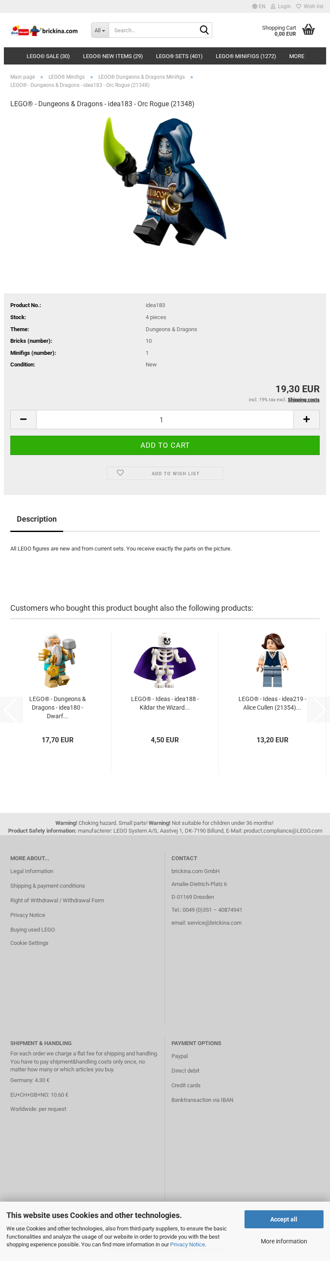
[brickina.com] (44, 30)
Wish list (312, 6)
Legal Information (31, 871)
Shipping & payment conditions (47, 886)
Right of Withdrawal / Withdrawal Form (57, 900)
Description (37, 518)
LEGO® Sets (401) (179, 56)
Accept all (283, 1219)
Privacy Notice (187, 1244)
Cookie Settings (29, 943)
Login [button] (283, 6)
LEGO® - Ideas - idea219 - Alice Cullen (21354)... (272, 703)
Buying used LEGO (32, 929)
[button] (259, 6)
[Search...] (204, 30)
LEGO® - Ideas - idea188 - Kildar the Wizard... (165, 703)
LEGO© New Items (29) (113, 56)
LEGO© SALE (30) (48, 56)
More (296, 56)
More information (284, 1241)
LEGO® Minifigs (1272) (246, 56)
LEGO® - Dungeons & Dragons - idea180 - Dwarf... (57, 707)
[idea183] (165, 181)
